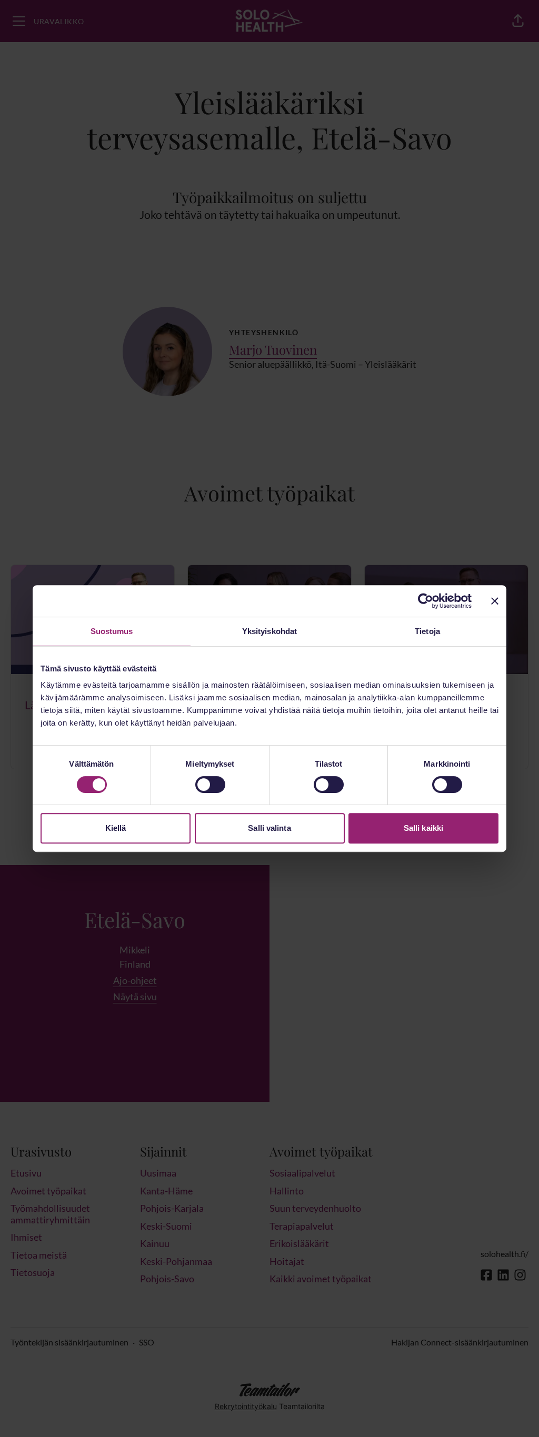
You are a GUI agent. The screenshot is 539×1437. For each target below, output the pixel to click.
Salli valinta (269, 827)
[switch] (210, 784)
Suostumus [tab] (112, 631)
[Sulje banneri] (494, 601)
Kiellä (115, 827)
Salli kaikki (423, 827)
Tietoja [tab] (427, 631)
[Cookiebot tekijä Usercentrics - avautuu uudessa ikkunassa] (426, 601)
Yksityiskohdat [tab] (269, 631)
